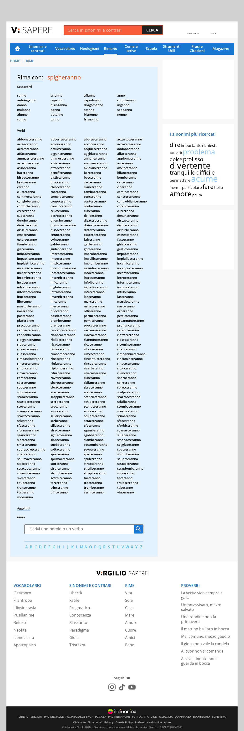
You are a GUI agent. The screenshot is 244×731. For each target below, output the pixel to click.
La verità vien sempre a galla (202, 595)
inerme (175, 187)
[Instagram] (112, 687)
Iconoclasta (24, 637)
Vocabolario (65, 48)
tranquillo (183, 172)
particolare (192, 187)
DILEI (154, 716)
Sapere (37, 30)
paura (197, 194)
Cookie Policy (124, 722)
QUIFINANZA (183, 716)
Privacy (108, 722)
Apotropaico (25, 645)
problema (199, 151)
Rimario (110, 48)
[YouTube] (132, 687)
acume (204, 178)
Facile (74, 600)
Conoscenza (80, 615)
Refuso (20, 622)
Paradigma (79, 630)
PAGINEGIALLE (54, 716)
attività (176, 153)
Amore (131, 622)
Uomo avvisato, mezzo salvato (201, 607)
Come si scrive (131, 48)
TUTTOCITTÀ (140, 716)
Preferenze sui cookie (148, 722)
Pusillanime (24, 615)
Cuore (130, 630)
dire (175, 145)
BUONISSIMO (201, 716)
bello (218, 187)
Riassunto (78, 622)
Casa (129, 607)
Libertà (75, 593)
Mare (129, 615)
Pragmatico (79, 607)
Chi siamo (79, 722)
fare (208, 186)
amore (181, 193)
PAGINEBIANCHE (119, 716)
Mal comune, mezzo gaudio (205, 636)
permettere (180, 180)
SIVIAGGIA (166, 716)
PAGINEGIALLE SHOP (79, 716)
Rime (30, 60)
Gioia (74, 637)
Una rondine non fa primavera (198, 619)
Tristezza (77, 645)
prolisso (193, 159)
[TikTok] (122, 687)
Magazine (221, 48)
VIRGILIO (36, 716)
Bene (129, 645)
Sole (129, 600)
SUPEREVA (219, 716)
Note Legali (95, 722)
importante (191, 145)
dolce (176, 159)
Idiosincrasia (25, 607)
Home (17, 49)
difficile (205, 172)
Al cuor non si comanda (202, 651)
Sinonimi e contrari (38, 48)
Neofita (20, 630)
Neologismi (89, 48)
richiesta (210, 145)
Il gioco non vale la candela (205, 643)
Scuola (151, 48)
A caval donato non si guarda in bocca (200, 661)
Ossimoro (22, 593)
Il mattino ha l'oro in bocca (205, 629)
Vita (128, 593)
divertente (190, 165)
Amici (130, 637)
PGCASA (100, 716)
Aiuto (167, 722)
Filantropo (23, 600)
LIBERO (24, 716)
